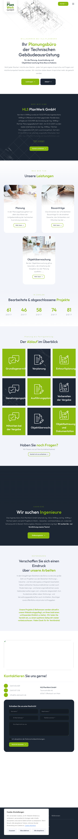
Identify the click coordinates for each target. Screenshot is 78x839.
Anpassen (12, 830)
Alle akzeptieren (39, 830)
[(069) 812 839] (7, 686)
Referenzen (56, 816)
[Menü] (73, 3)
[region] (26, 822)
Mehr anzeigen (38, 141)
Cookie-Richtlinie (30, 825)
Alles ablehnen (24, 830)
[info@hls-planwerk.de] (7, 695)
